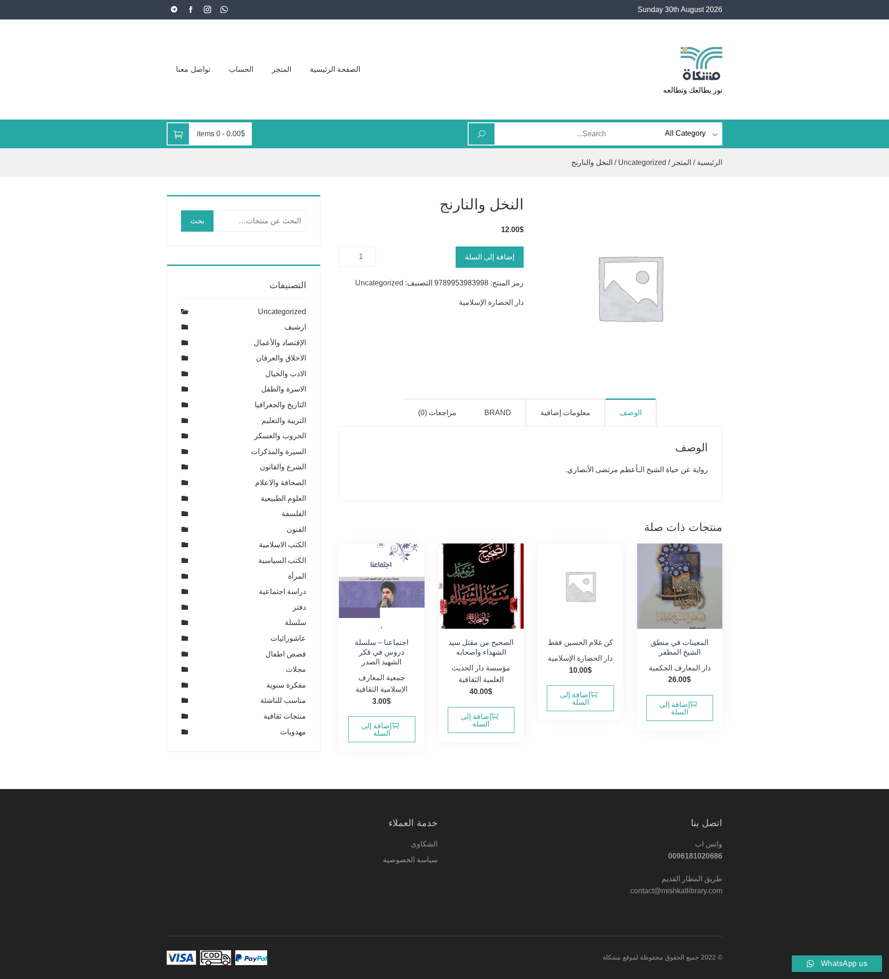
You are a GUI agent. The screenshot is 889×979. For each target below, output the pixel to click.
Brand (497, 413)
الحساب (241, 69)
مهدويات (293, 732)
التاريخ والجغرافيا (280, 405)
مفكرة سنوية (286, 685)
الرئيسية (709, 162)
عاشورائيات (288, 638)
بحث (197, 221)
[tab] (631, 412)
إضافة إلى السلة (489, 257)
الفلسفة (294, 514)
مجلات (296, 669)
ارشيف (295, 327)
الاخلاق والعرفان (281, 358)
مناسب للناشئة (283, 700)
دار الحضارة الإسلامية (491, 302)
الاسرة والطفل (283, 389)
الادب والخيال (285, 374)
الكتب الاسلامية (282, 545)
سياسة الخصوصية (410, 860)
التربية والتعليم (284, 420)
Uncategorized (642, 162)
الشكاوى (424, 844)
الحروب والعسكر (280, 436)
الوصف (631, 413)
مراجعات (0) (437, 413)
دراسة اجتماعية (282, 591)
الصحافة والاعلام (280, 482)
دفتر (299, 607)
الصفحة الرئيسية (335, 69)
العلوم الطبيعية (283, 498)
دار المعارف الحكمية (680, 668)
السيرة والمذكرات (278, 451)
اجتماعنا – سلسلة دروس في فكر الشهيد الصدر (381, 652)
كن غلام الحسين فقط (580, 642)
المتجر (281, 69)
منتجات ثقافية (284, 716)
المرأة (297, 576)
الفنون (296, 529)
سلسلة (295, 622)
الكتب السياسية (282, 560)
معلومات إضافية (565, 413)
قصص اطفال (285, 654)
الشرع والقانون (283, 467)
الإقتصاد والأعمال (280, 343)
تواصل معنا (193, 69)
